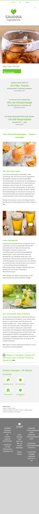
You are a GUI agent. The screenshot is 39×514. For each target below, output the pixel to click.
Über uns (19, 443)
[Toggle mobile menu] (35, 8)
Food (9, 66)
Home (5, 66)
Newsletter (19, 448)
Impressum (31, 447)
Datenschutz (32, 443)
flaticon (19, 411)
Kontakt (19, 445)
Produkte (19, 437)
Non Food (19, 441)
